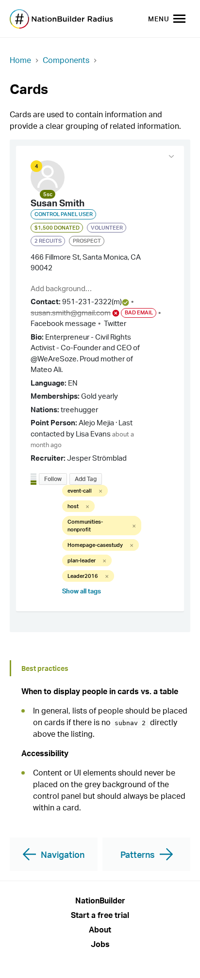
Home (20, 60)
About (100, 929)
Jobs (100, 944)
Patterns (137, 854)
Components (66, 60)
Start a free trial (100, 915)
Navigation (62, 854)
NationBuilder (100, 900)
